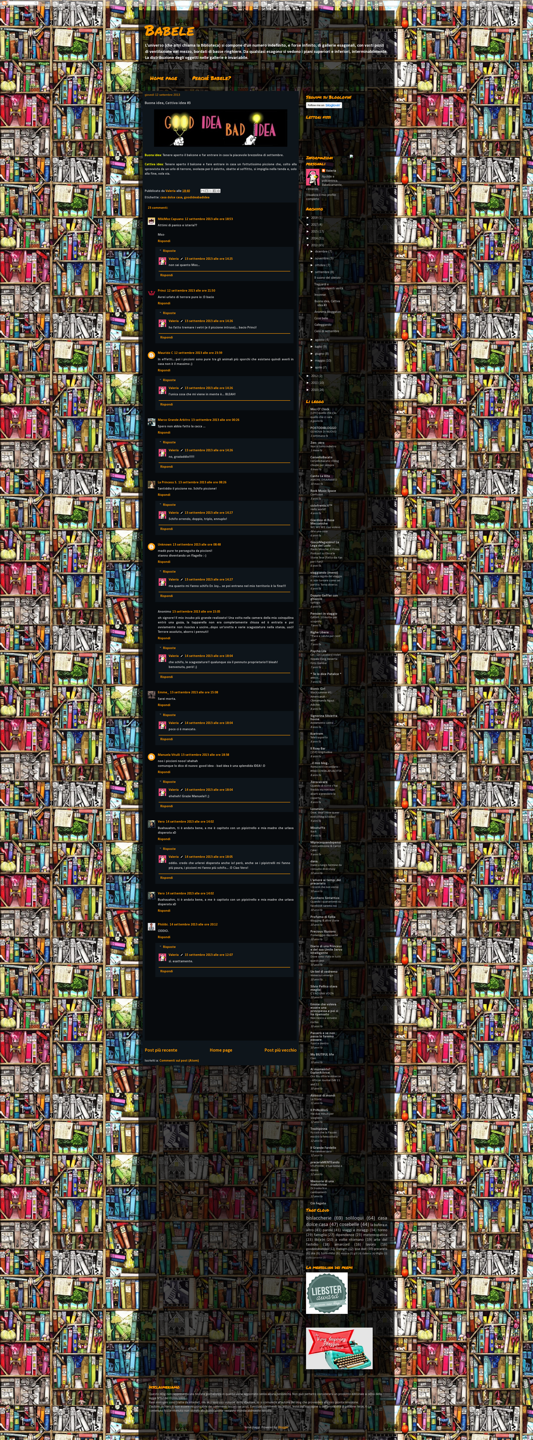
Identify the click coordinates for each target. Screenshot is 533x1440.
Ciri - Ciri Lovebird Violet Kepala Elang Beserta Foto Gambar (325, 659)
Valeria (174, 259)
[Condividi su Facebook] (214, 191)
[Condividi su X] (210, 191)
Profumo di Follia (322, 917)
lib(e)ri (320, 1240)
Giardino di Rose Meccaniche (322, 522)
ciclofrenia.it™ (321, 505)
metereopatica (375, 1235)
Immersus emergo (321, 975)
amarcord (342, 1245)
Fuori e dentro (319, 1043)
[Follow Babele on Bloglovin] (324, 107)
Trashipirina (318, 1129)
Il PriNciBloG (319, 1110)
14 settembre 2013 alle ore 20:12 (194, 924)
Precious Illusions (323, 931)
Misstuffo (317, 828)
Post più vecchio (280, 1050)
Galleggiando (322, 325)
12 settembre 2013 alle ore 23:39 (198, 353)
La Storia (315, 1099)
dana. (314, 861)
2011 (315, 383)
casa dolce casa (171, 197)
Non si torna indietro (323, 446)
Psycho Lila (318, 651)
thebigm (341, 1249)
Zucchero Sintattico (324, 898)
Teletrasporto (319, 737)
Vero (161, 821)
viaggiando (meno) (324, 573)
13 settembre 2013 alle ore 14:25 (209, 259)
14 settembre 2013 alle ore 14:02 (190, 821)
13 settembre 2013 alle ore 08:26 (202, 482)
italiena (366, 1253)
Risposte (169, 251)
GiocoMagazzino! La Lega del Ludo (324, 544)
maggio (320, 360)
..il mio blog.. (319, 763)
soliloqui (355, 1218)
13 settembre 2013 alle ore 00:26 (215, 420)
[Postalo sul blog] (206, 191)
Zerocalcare (319, 782)
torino (382, 1230)
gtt (355, 1253)
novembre (322, 258)
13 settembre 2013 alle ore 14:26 (209, 321)
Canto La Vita (320, 476)
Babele (169, 29)
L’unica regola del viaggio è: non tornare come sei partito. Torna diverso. (326, 580)
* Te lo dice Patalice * (325, 674)
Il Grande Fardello (323, 1148)
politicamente (314, 1257)
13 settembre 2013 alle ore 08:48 (197, 544)
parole (328, 1230)
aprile (319, 367)
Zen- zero (317, 443)
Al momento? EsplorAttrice (320, 1071)
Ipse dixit (361, 1249)
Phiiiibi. (163, 924)
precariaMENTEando (325, 1162)
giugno (320, 354)
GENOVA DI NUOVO (323, 431)
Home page (163, 78)
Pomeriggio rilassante (324, 935)
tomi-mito (328, 1253)
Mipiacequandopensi (325, 842)
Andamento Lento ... (323, 723)
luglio (319, 346)
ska (313, 1253)
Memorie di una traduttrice (322, 1183)
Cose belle (321, 318)
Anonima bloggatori (327, 312)
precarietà (380, 1249)
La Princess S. (167, 482)
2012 (315, 376)
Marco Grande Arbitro (174, 420)
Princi (162, 290)
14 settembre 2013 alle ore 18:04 (209, 656)
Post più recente (161, 1050)
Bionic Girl (317, 689)
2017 (315, 224)
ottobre (320, 265)
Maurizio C (165, 353)
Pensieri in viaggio (323, 614)
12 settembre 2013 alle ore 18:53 (209, 219)
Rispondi (164, 241)
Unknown (165, 544)
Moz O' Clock (319, 409)
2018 (315, 218)
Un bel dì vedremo (323, 972)
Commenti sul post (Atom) (179, 1060)
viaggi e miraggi (355, 1230)
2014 (315, 238)
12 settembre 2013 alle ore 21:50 (191, 290)
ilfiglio (379, 1253)
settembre (322, 272)
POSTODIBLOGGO (323, 428)
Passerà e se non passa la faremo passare (322, 1037)
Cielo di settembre (326, 331)
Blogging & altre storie (324, 920)
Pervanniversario (321, 1151)
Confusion (316, 494)
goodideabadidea (196, 197)
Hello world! (318, 509)
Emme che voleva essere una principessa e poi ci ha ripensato (324, 1009)
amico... (315, 677)
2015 (315, 231)
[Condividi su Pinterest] (218, 191)
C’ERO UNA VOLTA (322, 993)
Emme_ (163, 692)
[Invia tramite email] (202, 191)
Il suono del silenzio (327, 278)
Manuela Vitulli (169, 755)
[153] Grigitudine (321, 752)
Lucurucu (317, 809)
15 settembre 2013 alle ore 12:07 (209, 955)
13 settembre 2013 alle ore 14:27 (209, 513)
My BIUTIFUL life (322, 1054)
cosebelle (349, 1224)
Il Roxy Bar (317, 748)
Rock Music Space (323, 491)
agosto (320, 340)
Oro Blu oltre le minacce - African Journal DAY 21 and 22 (325, 1080)
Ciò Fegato (318, 1203)
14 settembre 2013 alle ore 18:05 (209, 857)
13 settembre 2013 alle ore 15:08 (194, 692)
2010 (315, 390)
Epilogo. (315, 602)
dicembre (321, 251)
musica (345, 1253)
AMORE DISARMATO (323, 479)
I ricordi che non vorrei (324, 887)
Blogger (283, 1427)
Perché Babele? (211, 78)
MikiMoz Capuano (171, 219)
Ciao (313, 1058)
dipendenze (345, 1235)
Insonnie (320, 295)
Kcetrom (316, 734)
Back (313, 831)
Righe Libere (319, 632)
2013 (315, 245)
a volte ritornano (349, 1240)
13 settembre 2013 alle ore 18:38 (205, 755)
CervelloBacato (321, 457)
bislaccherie (318, 1218)
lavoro (371, 1245)
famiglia (320, 1235)
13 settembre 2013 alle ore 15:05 (196, 611)
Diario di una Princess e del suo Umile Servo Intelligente (326, 950)
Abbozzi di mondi (322, 1095)
